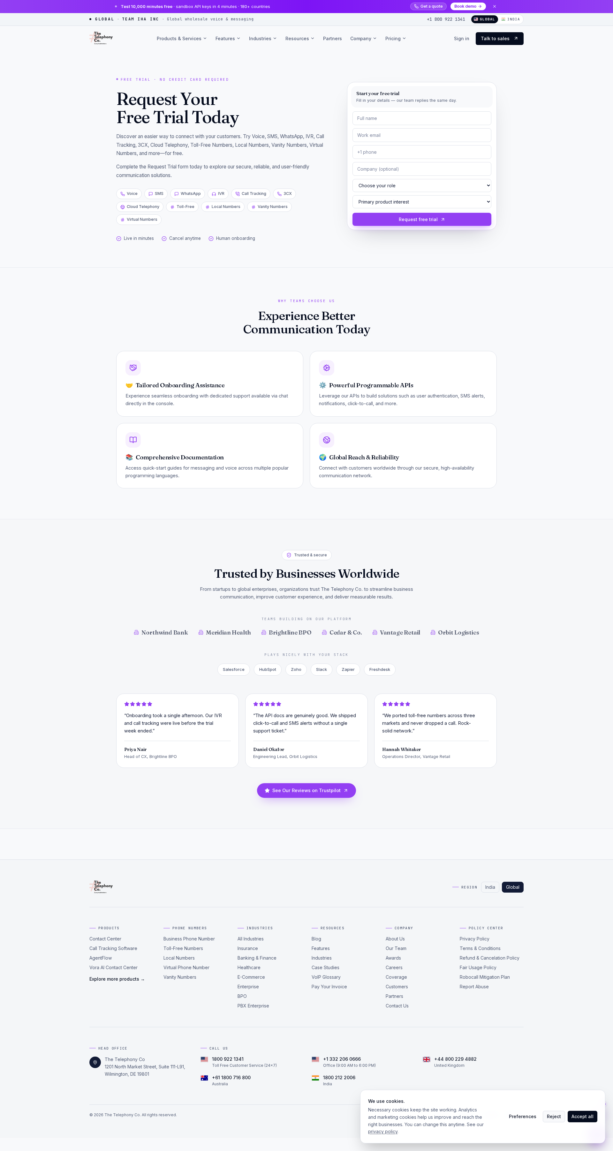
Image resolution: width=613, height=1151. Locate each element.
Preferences (522, 1116)
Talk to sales (495, 38)
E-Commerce (251, 977)
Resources (297, 38)
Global (512, 887)
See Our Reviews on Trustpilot (306, 790)
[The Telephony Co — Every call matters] (101, 38)
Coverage (396, 977)
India (513, 19)
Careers (394, 967)
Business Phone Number (189, 938)
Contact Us (397, 1005)
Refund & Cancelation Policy (489, 958)
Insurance (248, 948)
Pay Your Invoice (329, 986)
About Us (395, 938)
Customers (397, 986)
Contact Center (105, 938)
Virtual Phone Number (186, 967)
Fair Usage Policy (478, 967)
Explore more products (117, 979)
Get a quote (431, 6)
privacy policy (382, 1131)
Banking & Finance (257, 958)
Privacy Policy (474, 938)
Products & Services (179, 38)
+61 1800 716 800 (231, 1077)
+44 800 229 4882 (455, 1059)
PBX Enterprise (253, 1005)
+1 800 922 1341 (446, 19)
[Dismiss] (494, 6)
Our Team (396, 948)
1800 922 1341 (228, 1059)
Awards (393, 958)
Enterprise (248, 986)
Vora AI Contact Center (113, 967)
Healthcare (249, 967)
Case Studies (325, 967)
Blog (316, 938)
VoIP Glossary (326, 977)
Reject (554, 1116)
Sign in (461, 38)
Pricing (393, 38)
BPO (242, 996)
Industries (260, 38)
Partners (332, 38)
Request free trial (418, 219)
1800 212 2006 (339, 1077)
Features (225, 38)
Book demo (465, 6)
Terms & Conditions (480, 948)
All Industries (251, 938)
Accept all (582, 1116)
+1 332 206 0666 (342, 1059)
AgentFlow (100, 958)
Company (360, 38)
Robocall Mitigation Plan (485, 977)
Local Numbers (179, 958)
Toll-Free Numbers (183, 948)
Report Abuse (474, 986)
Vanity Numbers (179, 977)
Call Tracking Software (113, 948)
